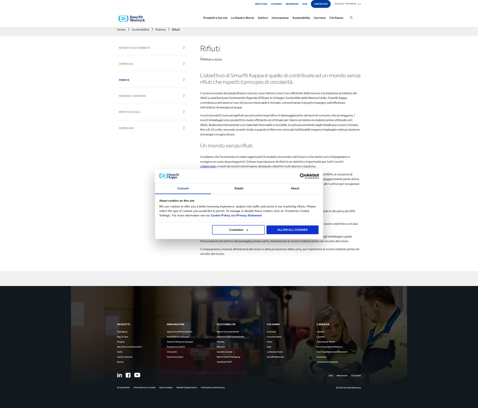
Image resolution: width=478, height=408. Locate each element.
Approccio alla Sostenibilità (230, 336)
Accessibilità (123, 387)
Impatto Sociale (129, 112)
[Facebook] (128, 375)
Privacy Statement (249, 215)
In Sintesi (271, 331)
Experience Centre (176, 347)
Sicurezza (321, 357)
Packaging (122, 331)
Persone (221, 347)
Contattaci (321, 4)
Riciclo (120, 362)
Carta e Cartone (124, 357)
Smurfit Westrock (275, 357)
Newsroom (292, 4)
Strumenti (172, 352)
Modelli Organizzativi (186, 387)
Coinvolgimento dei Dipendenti (332, 352)
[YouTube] (137, 375)
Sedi (304, 4)
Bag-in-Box (122, 336)
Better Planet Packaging (228, 357)
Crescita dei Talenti (326, 341)
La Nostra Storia (275, 352)
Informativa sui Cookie (145, 387)
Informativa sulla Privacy (213, 387)
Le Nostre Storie (242, 18)
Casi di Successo (175, 357)
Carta (119, 352)
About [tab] (295, 188)
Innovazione (280, 18)
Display (121, 341)
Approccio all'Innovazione (179, 331)
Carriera (320, 18)
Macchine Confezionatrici (129, 347)
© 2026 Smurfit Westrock (348, 387)
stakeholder (208, 166)
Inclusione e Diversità (327, 362)
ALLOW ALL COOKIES (292, 229)
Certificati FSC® (224, 362)
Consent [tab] (183, 188)
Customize (236, 229)
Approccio (126, 63)
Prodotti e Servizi (215, 18)
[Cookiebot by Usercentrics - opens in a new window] (302, 176)
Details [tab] (239, 188)
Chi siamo (276, 4)
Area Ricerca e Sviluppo (178, 336)
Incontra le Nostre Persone (329, 347)
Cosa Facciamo (274, 336)
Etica (269, 341)
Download (126, 128)
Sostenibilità (301, 18)
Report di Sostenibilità (134, 47)
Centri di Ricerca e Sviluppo (180, 341)
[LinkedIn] (119, 375)
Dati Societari (166, 387)
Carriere (320, 331)
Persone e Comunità (132, 96)
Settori (263, 18)
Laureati (321, 336)
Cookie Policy (220, 215)
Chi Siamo (336, 18)
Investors (261, 4)
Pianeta (124, 80)
